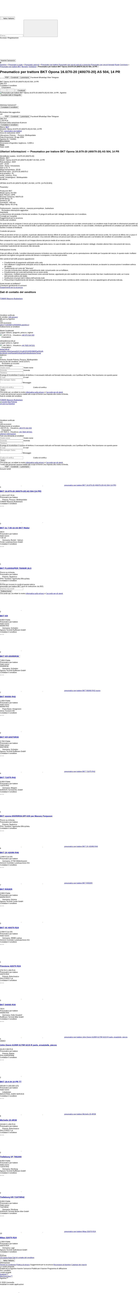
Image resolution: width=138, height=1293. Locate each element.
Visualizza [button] (17, 335)
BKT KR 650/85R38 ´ (10, 656)
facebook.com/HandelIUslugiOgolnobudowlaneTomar (20, 353)
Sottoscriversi (6, 591)
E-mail (26, 377)
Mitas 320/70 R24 (8, 1238)
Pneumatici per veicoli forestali (102, 65)
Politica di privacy (23, 1265)
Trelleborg (32, 67)
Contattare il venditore (9, 107)
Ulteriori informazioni (8, 434)
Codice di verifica (39, 387)
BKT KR (4, 616)
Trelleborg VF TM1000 (11, 1157)
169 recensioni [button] (5, 323)
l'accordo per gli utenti (54, 392)
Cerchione (124, 65)
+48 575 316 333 (27, 335)
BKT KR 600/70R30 (9, 737)
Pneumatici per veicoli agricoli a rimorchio (75, 65)
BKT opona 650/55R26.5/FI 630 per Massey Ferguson (26, 816)
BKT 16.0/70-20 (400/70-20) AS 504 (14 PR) (20, 491)
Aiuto (10, 1258)
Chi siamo (4, 1258)
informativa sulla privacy (35, 392)
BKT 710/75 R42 (8, 777)
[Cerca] (41, 28)
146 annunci (13, 317)
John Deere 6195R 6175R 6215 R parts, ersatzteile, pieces (28, 1045)
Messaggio (27, 383)
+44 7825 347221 (28, 345)
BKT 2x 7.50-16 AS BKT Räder (15, 528)
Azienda (27, 370)
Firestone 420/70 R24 (10, 966)
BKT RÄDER (6, 889)
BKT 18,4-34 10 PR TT (10, 1082)
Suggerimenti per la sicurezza (11, 287)
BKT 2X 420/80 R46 (9, 852)
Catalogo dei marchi (79, 1265)
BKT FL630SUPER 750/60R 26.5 (15, 568)
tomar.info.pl (4, 349)
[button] (69, 49)
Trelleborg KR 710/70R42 (12, 1197)
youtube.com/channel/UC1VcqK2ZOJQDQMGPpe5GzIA (21, 351)
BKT (7, 127)
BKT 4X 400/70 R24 (9, 928)
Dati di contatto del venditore (23, 1258)
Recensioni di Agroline (62, 1265)
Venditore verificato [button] (7, 315)
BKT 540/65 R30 (8, 1005)
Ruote (117, 65)
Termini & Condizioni (8, 1265)
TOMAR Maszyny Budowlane (11, 299)
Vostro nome (28, 368)
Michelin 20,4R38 (8, 1120)
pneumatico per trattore (13, 131)
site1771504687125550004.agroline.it (14, 325)
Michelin (25, 67)
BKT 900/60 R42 (8, 696)
